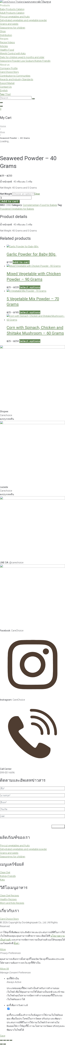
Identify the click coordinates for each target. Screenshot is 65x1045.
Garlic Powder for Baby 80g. (31, 254)
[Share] (7, 1040)
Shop (2, 132)
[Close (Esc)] (11, 1040)
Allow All (4, 968)
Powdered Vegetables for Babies (17, 209)
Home (3, 126)
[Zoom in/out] (1, 1040)
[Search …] (1, 102)
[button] (21, 262)
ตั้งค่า (16, 943)
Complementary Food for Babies (40, 205)
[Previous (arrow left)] (1, 1044)
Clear (37, 194)
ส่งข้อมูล (58, 826)
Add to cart (9, 201)
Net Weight (6, 194)
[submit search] (33, 98)
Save (2, 1035)
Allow (3, 949)
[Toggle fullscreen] (4, 1040)
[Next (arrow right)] (4, 1044)
